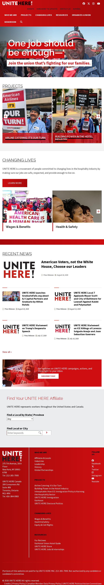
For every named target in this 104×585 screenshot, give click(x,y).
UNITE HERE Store (43, 546)
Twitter (95, 469)
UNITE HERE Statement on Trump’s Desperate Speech (35, 328)
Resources (62, 15)
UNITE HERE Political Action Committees (82, 583)
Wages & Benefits (43, 519)
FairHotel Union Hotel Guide (48, 543)
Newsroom (10, 22)
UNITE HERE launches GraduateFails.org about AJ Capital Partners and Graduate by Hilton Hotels (35, 298)
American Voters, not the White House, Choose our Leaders (67, 264)
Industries (39, 461)
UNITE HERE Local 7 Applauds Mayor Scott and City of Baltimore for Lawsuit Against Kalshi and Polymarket (87, 298)
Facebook (96, 463)
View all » (7, 351)
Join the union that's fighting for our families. (49, 63)
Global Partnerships (44, 470)
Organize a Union (81, 15)
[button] (98, 116)
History (38, 467)
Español (77, 9)
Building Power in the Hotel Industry (51, 488)
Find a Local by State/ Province (25, 414)
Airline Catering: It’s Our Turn (48, 485)
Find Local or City (17, 428)
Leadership (40, 464)
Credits (7, 583)
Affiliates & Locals (43, 458)
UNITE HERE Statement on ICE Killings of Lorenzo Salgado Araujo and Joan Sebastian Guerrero (87, 330)
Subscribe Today (48, 376)
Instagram (97, 475)
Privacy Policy (18, 583)
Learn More (15, 183)
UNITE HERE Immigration (47, 497)
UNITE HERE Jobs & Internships (49, 549)
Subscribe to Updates (47, 9)
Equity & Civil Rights (44, 524)
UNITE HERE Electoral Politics (49, 503)
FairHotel (39, 500)
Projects (26, 15)
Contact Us (65, 9)
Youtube (95, 481)
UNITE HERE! (17, 3)
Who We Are (10, 15)
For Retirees (40, 540)
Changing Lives (43, 15)
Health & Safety (42, 521)
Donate (30, 9)
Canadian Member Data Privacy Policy (44, 583)
